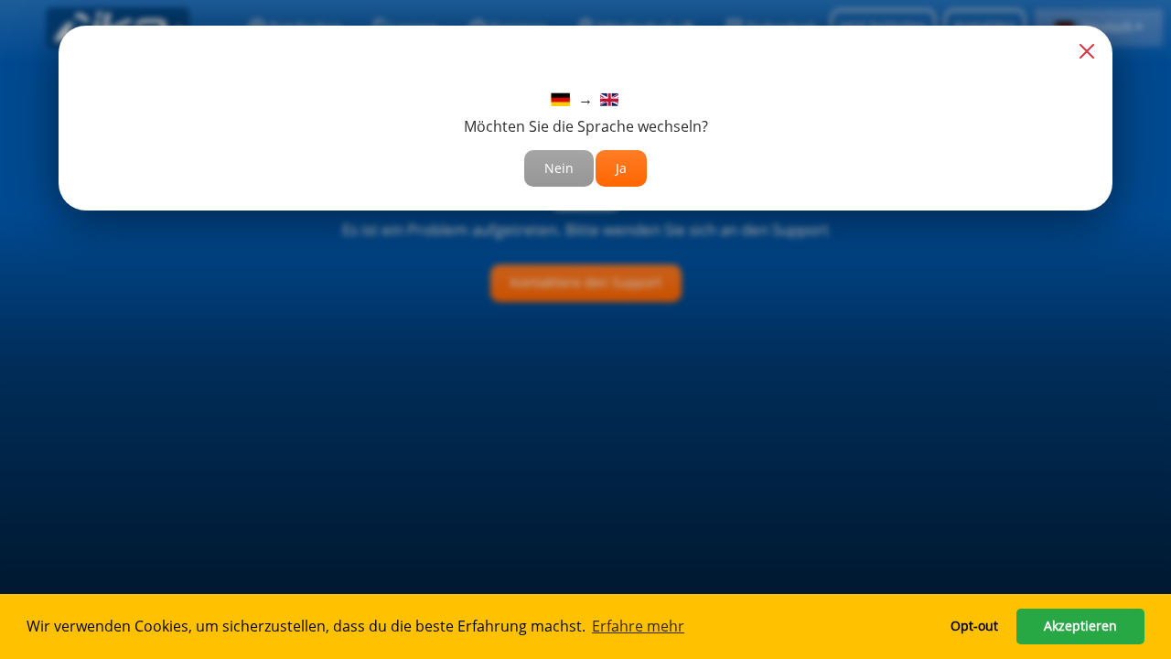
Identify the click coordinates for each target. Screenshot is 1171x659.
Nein (559, 168)
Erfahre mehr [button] (638, 626)
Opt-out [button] (974, 625)
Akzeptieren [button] (1080, 625)
